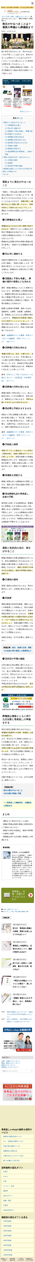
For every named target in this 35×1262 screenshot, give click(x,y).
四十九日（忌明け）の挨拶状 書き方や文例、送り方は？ (22, 966)
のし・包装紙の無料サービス (13, 1141)
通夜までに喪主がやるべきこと (14, 122)
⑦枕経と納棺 (11, 146)
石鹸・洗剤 (7, 1200)
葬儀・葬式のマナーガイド (10, 1063)
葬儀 (19, 911)
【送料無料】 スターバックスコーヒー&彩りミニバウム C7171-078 (7, 101)
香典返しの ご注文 (4, 1259)
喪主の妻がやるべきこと (13, 790)
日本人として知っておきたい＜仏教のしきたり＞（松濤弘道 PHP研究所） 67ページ (17, 378)
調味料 (5, 1191)
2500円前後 (7, 1231)
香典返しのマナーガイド (10, 1067)
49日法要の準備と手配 (12, 793)
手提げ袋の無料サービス (11, 1146)
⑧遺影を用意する (13, 149)
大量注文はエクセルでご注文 (13, 1156)
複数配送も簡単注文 (10, 1151)
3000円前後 (7, 1235)
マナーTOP (5, 16)
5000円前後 (7, 1245)
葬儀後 (23, 911)
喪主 (12, 911)
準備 (16, 911)
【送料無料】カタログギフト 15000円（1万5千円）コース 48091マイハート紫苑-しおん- (17, 102)
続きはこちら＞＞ (26, 111)
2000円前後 (7, 1226)
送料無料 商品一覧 (12, 1259)
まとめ (5, 174)
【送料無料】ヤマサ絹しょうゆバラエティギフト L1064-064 (27, 101)
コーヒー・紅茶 (8, 1186)
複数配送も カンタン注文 (29, 1259)
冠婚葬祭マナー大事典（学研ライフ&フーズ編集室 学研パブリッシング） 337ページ (17, 338)
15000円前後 (7, 1255)
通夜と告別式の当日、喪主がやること (16, 157)
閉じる (19, 118)
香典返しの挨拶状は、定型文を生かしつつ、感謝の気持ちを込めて (22, 949)
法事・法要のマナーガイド (20, 16)
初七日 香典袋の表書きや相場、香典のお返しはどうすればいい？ (22, 931)
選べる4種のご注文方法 (11, 1160)
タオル (5, 1176)
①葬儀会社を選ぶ (13, 125)
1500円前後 (7, 1221)
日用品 (5, 1205)
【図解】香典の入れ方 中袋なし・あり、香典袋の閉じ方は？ (22, 1001)
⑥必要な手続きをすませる (16, 143)
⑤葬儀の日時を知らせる (15, 140)
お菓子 (5, 1171)
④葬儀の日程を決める (14, 137)
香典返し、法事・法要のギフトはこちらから (18, 895)
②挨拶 (9, 163)
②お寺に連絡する (13, 128)
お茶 (4, 1181)
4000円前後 (7, 1240)
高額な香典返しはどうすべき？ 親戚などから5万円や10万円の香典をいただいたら (20, 1014)
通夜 (27, 911)
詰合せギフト (8, 1195)
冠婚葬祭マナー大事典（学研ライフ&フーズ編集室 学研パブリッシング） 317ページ (17, 435)
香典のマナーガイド (8, 1065)
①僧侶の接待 (11, 160)
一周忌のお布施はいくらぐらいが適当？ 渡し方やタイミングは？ (22, 984)
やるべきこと (7, 911)
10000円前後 (7, 1250)
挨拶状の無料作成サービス (12, 1136)
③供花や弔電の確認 (13, 166)
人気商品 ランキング (21, 1259)
